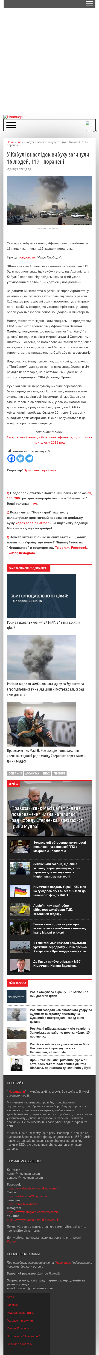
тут (34, 503)
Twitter (12, 553)
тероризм (59, 773)
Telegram (62, 547)
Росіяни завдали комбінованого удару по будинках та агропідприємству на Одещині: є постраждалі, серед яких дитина (45, 689)
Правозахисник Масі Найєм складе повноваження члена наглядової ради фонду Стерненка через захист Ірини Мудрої (46, 755)
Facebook (79, 547)
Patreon (12, 1241)
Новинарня (17, 1091)
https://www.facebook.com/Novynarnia (32, 1188)
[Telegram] (29, 458)
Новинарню (63, 1262)
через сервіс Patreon (33, 523)
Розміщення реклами (21, 1320)
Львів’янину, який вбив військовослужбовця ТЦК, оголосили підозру (53, 910)
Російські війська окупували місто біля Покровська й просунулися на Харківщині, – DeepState (59, 1048)
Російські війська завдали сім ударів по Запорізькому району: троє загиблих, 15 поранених (60, 1032)
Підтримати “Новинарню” (23, 1336)
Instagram (27, 553)
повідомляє (27, 257)
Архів (10, 1297)
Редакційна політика (20, 1312)
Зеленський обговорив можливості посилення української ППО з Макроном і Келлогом (59, 847)
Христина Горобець (40, 470)
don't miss (15, 773)
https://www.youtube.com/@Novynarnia (33, 1220)
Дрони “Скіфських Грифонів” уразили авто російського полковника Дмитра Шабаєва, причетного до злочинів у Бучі (60, 1064)
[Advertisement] (49, 61)
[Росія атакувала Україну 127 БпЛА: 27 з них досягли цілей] (41, 617)
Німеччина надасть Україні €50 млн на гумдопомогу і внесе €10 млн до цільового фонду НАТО (59, 891)
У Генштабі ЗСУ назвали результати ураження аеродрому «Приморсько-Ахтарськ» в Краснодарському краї (60, 947)
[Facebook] (11, 458)
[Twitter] (20, 458)
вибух (46, 773)
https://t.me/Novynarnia (22, 1204)
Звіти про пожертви (19, 1344)
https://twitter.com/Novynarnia (27, 1196)
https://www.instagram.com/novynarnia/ (33, 1212)
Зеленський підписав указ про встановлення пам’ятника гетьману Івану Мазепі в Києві (59, 928)
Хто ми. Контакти (18, 1328)
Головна (12, 1305)
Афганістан (32, 773)
